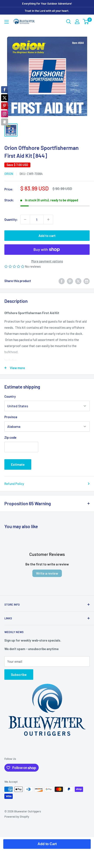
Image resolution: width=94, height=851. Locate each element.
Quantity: (11, 219)
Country (10, 396)
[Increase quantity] (48, 219)
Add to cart (47, 235)
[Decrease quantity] (25, 219)
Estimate (18, 464)
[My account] (77, 21)
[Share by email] (87, 280)
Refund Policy (14, 484)
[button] (14, 266)
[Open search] (68, 21)
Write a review (47, 573)
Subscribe (19, 674)
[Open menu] (6, 22)
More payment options (47, 261)
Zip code (10, 437)
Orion (8, 174)
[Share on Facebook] (62, 280)
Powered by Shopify (16, 816)
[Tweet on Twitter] (78, 280)
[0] (86, 21)
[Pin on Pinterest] (70, 280)
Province (10, 417)
